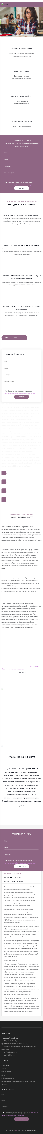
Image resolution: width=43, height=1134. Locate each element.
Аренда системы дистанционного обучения (21, 246)
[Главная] (5, 4)
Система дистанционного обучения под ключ (21, 215)
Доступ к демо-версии (15, 30)
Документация (7, 1075)
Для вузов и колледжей (12, 874)
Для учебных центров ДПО (13, 877)
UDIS (16, 1130)
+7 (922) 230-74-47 (10, 1052)
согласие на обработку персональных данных (20, 185)
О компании (5, 1065)
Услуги (4, 1068)
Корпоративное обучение (13, 881)
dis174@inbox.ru (9, 1055)
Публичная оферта (8, 1078)
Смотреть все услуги (14, 337)
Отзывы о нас (6, 1072)
